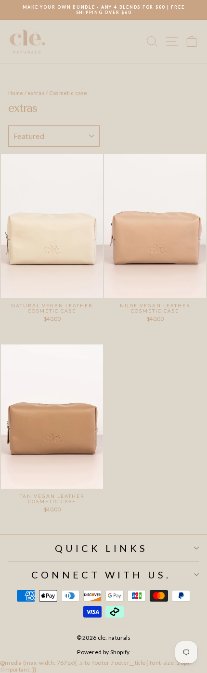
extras (36, 93)
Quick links (101, 548)
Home (15, 93)
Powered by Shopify (103, 652)
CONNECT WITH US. (101, 574)
